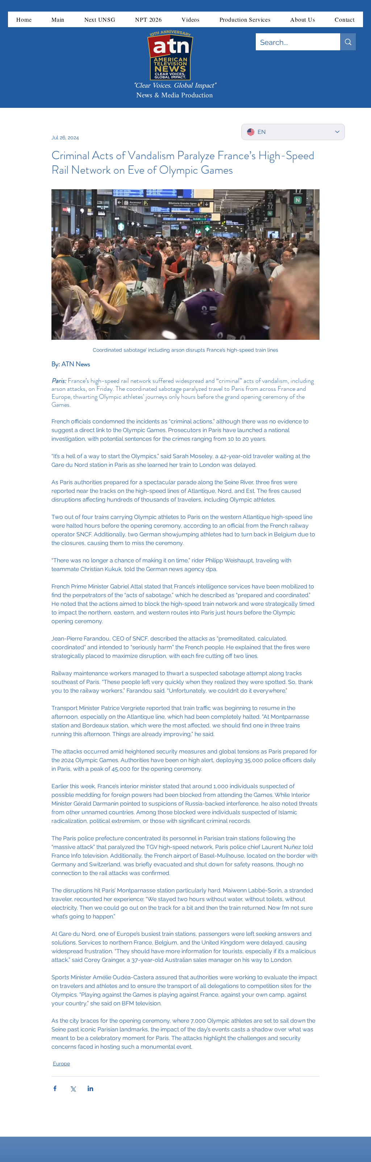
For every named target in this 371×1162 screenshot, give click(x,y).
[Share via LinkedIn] (90, 1088)
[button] (58, 19)
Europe (61, 1063)
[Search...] (348, 41)
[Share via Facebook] (54, 1088)
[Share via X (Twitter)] (72, 1088)
